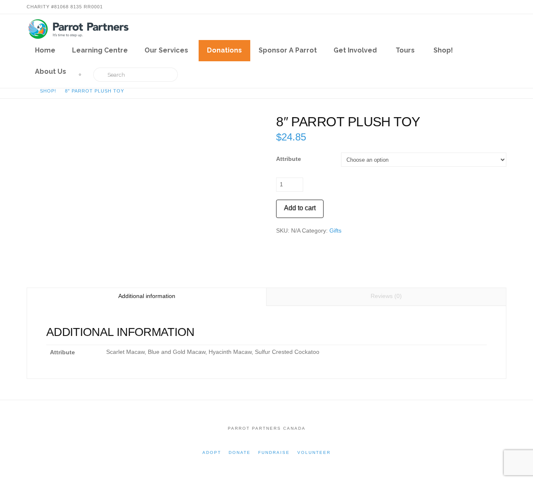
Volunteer (314, 452)
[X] (481, 6)
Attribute (288, 158)
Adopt (211, 452)
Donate (240, 452)
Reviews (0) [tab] (386, 296)
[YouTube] (491, 6)
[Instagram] (501, 6)
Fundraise (274, 452)
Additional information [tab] (146, 296)
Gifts (335, 230)
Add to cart (300, 207)
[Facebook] (471, 6)
